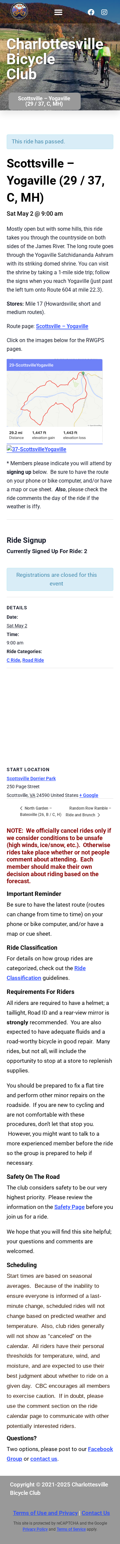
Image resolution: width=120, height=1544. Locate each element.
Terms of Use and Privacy (45, 1513)
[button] (58, 11)
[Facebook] (91, 12)
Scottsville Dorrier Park (31, 778)
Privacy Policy (35, 1529)
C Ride (13, 660)
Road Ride (33, 660)
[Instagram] (104, 12)
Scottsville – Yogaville (62, 326)
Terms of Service (71, 1529)
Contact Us (96, 1513)
